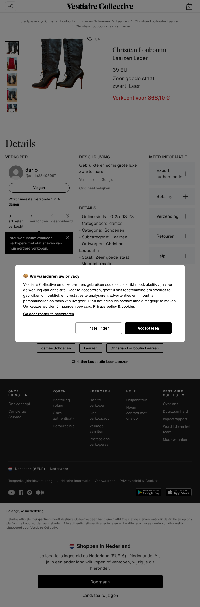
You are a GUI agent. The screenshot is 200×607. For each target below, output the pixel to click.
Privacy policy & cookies (114, 306)
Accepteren (148, 328)
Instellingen (98, 328)
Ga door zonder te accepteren (48, 314)
